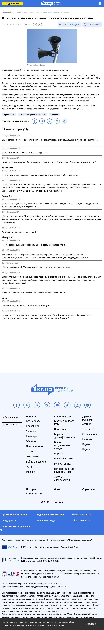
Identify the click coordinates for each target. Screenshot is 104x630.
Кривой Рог (9, 115)
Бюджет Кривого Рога (64, 422)
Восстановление (63, 458)
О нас (57, 489)
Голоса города (62, 463)
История (31, 489)
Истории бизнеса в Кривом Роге (64, 470)
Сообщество (34, 493)
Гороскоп (87, 439)
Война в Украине (36, 461)
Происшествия (34, 446)
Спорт (29, 451)
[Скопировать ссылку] (64, 121)
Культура (31, 436)
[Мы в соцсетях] (16, 405)
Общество (32, 441)
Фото (29, 466)
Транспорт (88, 429)
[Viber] (49, 121)
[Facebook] (34, 121)
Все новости (33, 420)
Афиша (86, 423)
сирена (55, 115)
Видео (86, 444)
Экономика (32, 456)
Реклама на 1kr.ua (81, 514)
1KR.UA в (71, 24)
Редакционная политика (50, 514)
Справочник (89, 489)
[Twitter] (57, 121)
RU (40, 25)
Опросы (58, 453)
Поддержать (12, 3)
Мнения (30, 471)
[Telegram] (42, 121)
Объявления (89, 434)
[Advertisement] (52, 349)
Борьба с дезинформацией (64, 436)
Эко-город (60, 429)
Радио (86, 449)
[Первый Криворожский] (52, 3)
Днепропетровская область (32, 115)
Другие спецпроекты (62, 478)
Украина (31, 431)
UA (35, 25)
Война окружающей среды (62, 445)
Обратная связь (81, 520)
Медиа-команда (46, 520)
